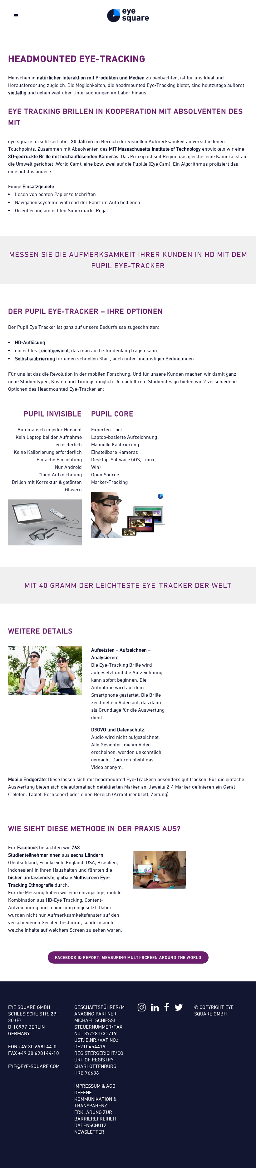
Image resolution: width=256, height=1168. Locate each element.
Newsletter (89, 1132)
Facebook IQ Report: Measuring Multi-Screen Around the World (128, 957)
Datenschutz (90, 1125)
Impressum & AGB (95, 1086)
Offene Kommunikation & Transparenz (95, 1099)
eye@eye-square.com (34, 1066)
